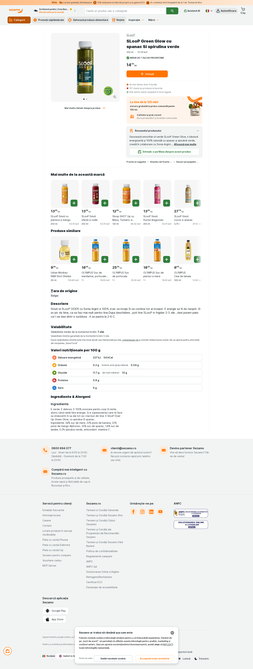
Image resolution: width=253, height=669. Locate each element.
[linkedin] (151, 511)
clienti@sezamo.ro (123, 448)
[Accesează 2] (86, 99)
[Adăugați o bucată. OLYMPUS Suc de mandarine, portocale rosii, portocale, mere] (104, 259)
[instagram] (142, 511)
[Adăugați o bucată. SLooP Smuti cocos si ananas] (197, 203)
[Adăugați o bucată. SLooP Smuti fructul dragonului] (166, 203)
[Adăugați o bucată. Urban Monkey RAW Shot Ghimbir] (74, 259)
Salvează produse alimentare (90, 19)
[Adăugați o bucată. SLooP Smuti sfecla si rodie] (104, 203)
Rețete (120, 19)
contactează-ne (130, 340)
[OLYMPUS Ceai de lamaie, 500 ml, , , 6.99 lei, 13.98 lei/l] (188, 250)
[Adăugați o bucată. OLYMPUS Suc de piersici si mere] (166, 259)
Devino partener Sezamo (187, 448)
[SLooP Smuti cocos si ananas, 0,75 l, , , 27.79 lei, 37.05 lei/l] (188, 194)
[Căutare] (172, 10)
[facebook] (133, 511)
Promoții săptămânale (51, 19)
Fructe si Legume (136, 161)
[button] (226, 11)
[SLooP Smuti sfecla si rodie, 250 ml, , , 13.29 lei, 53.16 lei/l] (96, 194)
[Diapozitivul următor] (113, 67)
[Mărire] (115, 97)
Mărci (151, 19)
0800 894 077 (61, 448)
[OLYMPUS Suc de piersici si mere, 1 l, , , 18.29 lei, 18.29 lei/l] (157, 250)
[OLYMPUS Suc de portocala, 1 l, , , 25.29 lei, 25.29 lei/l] (126, 250)
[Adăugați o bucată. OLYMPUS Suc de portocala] (135, 259)
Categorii (19, 19)
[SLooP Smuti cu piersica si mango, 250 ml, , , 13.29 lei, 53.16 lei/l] (65, 194)
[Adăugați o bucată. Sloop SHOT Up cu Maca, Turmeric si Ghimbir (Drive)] (135, 203)
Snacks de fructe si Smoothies (161, 161)
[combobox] (125, 10)
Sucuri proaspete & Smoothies (187, 161)
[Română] (208, 10)
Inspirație (134, 19)
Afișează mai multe (185, 144)
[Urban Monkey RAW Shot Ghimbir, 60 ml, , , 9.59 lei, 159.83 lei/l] (65, 250)
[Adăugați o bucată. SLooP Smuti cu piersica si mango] (74, 203)
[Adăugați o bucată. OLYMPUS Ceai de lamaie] (197, 259)
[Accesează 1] (84, 99)
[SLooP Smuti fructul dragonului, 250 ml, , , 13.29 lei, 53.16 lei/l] (157, 194)
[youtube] (160, 511)
